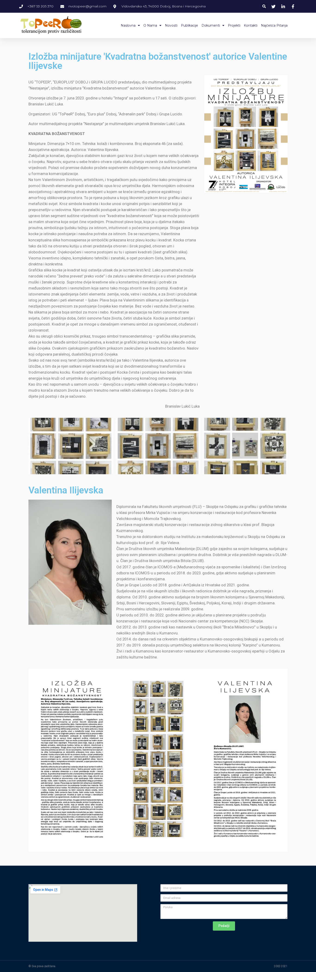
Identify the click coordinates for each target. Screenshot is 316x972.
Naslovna (128, 25)
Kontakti (250, 25)
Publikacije (189, 25)
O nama (150, 25)
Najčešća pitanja (274, 25)
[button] (264, 6)
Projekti (234, 25)
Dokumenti (210, 25)
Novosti (171, 25)
